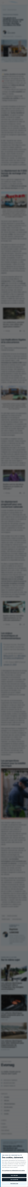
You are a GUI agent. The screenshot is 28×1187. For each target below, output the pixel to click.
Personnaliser (14, 1183)
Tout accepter (14, 1179)
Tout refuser (14, 1175)
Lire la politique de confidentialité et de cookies (13, 1170)
